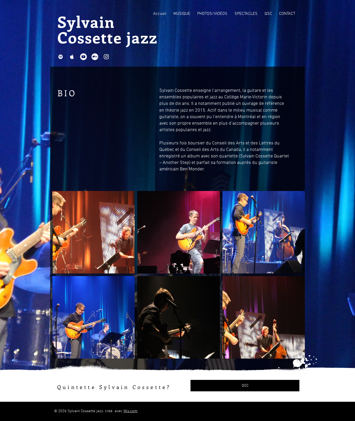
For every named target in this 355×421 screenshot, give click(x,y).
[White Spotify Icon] (60, 56)
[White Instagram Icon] (106, 56)
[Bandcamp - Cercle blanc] (94, 56)
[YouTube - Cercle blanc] (83, 56)
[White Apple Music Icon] (72, 56)
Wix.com (130, 411)
